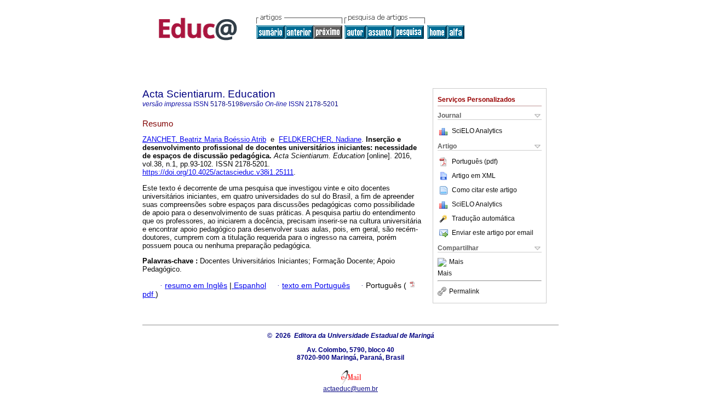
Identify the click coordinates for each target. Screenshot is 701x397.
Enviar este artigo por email (492, 233)
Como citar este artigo (484, 190)
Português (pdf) (475, 161)
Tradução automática (483, 218)
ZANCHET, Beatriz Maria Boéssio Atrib (204, 139)
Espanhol (249, 285)
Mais (456, 262)
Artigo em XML (474, 176)
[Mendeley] (443, 262)
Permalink (464, 291)
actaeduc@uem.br (350, 389)
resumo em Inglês (196, 285)
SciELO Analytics (477, 131)
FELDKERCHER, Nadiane (320, 139)
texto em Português (316, 285)
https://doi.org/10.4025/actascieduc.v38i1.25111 (218, 172)
